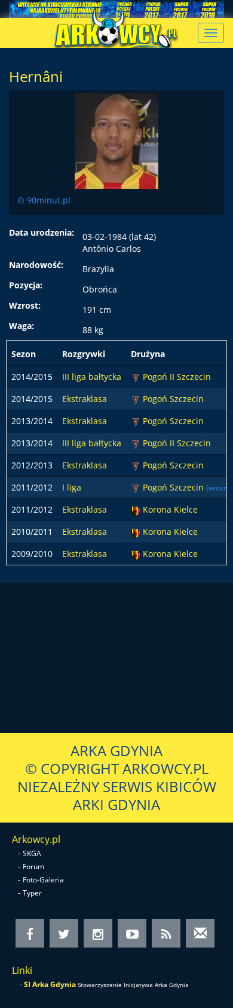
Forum (33, 866)
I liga (71, 487)
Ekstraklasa (84, 398)
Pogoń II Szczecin (177, 376)
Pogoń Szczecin (173, 398)
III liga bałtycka (91, 376)
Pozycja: (25, 285)
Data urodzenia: (41, 232)
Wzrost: (25, 305)
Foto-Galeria (43, 880)
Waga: (21, 325)
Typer (32, 893)
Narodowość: (36, 264)
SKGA (32, 853)
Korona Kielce (170, 509)
